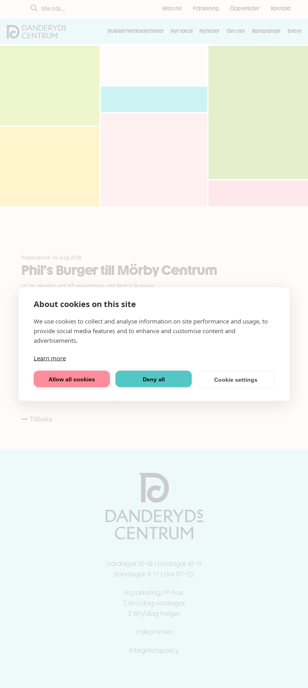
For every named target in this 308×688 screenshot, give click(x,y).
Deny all (154, 379)
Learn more (50, 358)
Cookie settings (235, 379)
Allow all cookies (72, 379)
